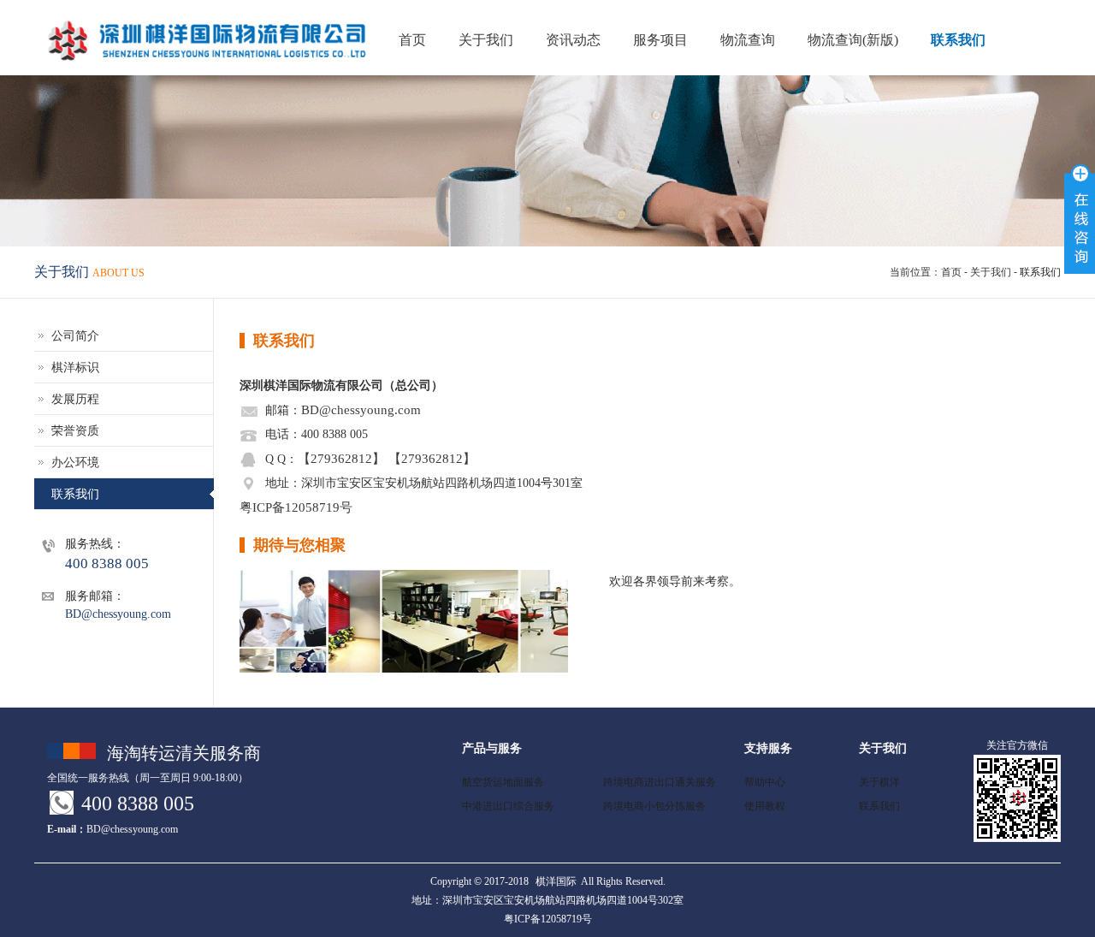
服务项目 (660, 40)
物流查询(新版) (853, 40)
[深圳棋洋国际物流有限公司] (137, 41)
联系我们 (958, 40)
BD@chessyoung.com (361, 409)
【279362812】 (341, 458)
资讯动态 (573, 40)
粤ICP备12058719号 (296, 507)
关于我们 (486, 40)
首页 (951, 272)
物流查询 (747, 40)
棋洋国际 (556, 881)
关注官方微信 (1017, 745)
